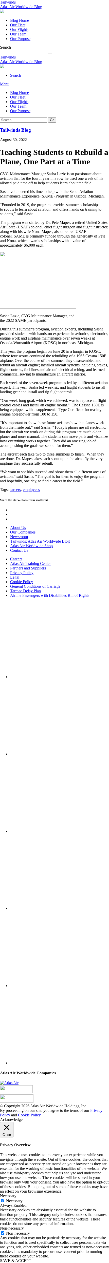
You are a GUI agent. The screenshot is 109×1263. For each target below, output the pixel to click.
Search (15, 75)
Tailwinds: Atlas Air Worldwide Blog (40, 541)
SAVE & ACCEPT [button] (15, 1260)
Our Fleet (17, 25)
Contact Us (19, 550)
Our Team (18, 34)
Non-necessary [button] (12, 1228)
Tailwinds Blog (15, 130)
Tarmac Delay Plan (25, 591)
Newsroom (19, 537)
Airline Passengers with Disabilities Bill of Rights (49, 595)
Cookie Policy (21, 582)
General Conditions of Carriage (35, 586)
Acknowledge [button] (11, 1119)
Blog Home (19, 20)
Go (52, 120)
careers (15, 489)
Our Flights (19, 29)
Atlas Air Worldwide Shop (31, 546)
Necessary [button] (8, 1196)
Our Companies (22, 532)
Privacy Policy (21, 572)
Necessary (14, 1201)
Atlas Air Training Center (30, 563)
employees (31, 489)
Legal (14, 577)
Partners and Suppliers (28, 568)
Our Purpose (20, 38)
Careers (16, 559)
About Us (18, 527)
